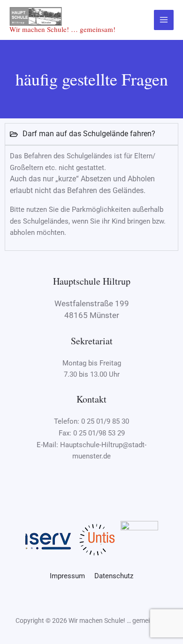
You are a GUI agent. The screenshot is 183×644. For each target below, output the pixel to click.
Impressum (71, 576)
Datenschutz (113, 576)
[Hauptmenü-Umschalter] (164, 20)
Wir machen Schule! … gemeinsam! (62, 29)
